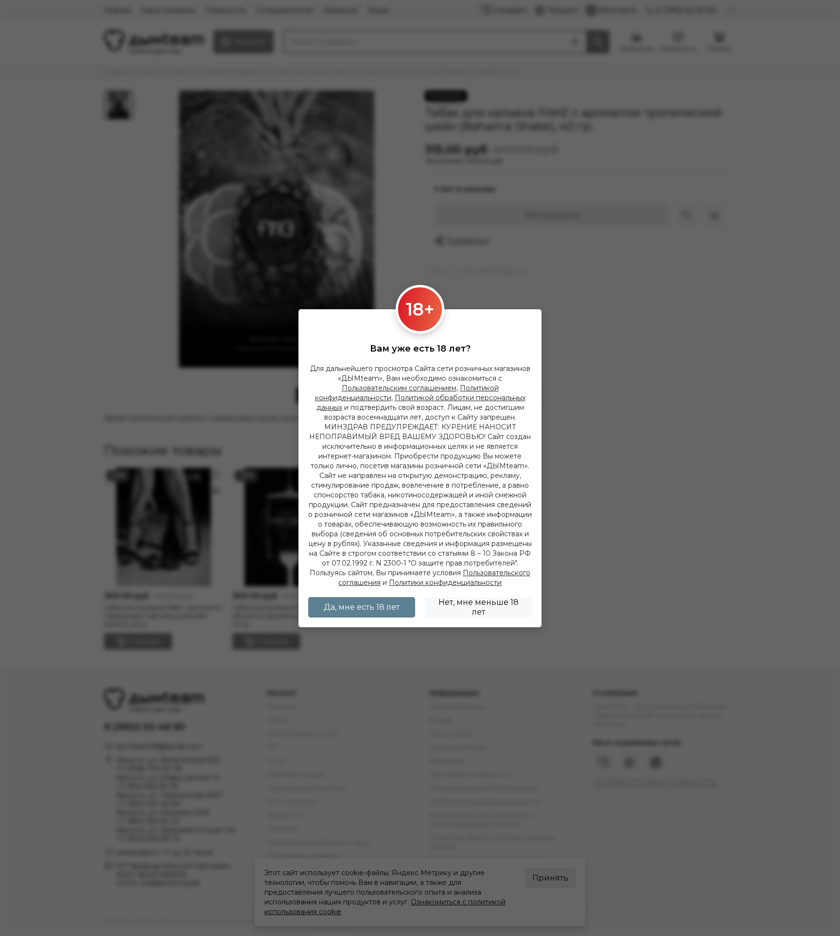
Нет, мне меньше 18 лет (478, 607)
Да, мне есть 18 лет (362, 607)
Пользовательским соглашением (399, 388)
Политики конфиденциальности (445, 582)
